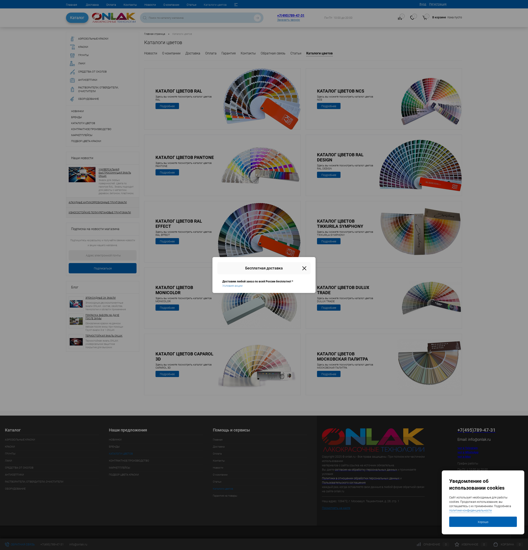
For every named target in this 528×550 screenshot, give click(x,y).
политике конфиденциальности (470, 510)
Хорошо (483, 522)
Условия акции (232, 285)
